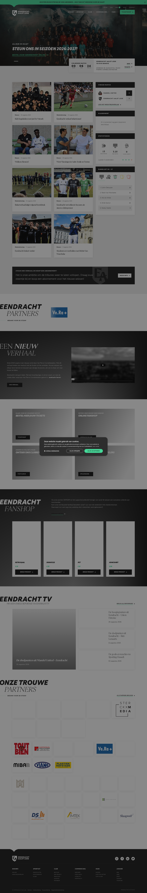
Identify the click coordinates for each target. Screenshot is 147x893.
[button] (51, 451)
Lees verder (95, 446)
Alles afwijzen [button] (75, 451)
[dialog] (73, 446)
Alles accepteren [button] (94, 451)
